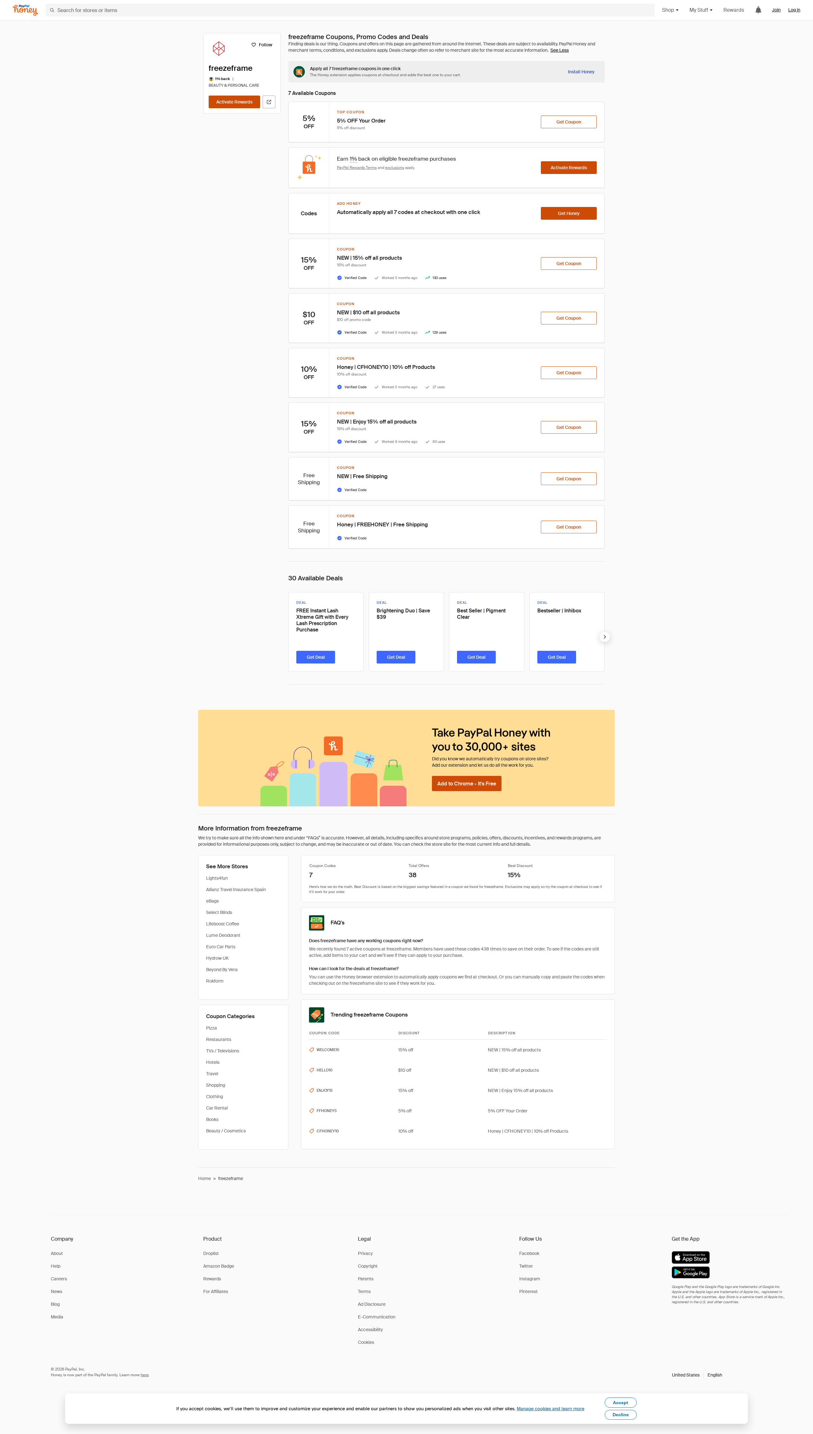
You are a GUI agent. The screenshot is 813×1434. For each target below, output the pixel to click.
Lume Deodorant (223, 935)
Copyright (368, 1266)
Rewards (733, 10)
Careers (59, 1279)
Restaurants (218, 1039)
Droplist (211, 1253)
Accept (620, 1402)
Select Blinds (219, 912)
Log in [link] (794, 10)
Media (57, 1317)
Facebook (529, 1253)
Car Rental (217, 1108)
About (57, 1253)
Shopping (215, 1085)
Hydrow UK (217, 958)
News (56, 1291)
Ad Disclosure (372, 1304)
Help (55, 1266)
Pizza (211, 1028)
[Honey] (25, 10)
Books (212, 1119)
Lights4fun (217, 878)
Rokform (215, 981)
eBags (212, 901)
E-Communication (376, 1317)
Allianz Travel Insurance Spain (236, 889)
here (145, 1374)
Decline (621, 1414)
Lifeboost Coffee (222, 924)
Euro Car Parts (220, 947)
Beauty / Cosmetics (226, 1131)
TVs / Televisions (222, 1051)
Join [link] (776, 10)
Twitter (526, 1266)
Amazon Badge (218, 1266)
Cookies (366, 1342)
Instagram (529, 1279)
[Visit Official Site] (269, 102)
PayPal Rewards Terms (357, 167)
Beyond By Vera (222, 969)
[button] (697, 1375)
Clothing (214, 1096)
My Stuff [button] (698, 10)
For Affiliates (215, 1291)
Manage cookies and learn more (550, 1408)
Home (204, 1178)
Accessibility (370, 1329)
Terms (364, 1291)
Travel (212, 1074)
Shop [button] (668, 10)
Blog (55, 1304)
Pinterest (528, 1291)
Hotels (212, 1062)
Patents (365, 1279)
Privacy (365, 1253)
